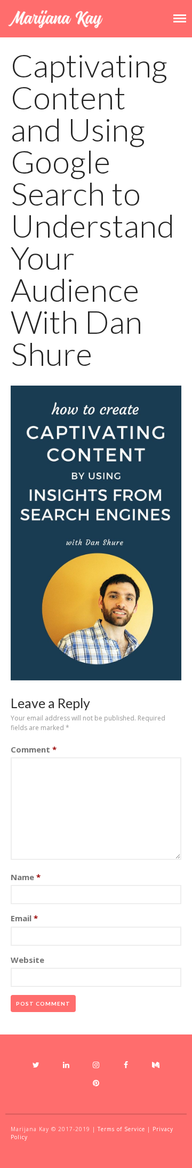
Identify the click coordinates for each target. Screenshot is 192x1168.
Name (26, 877)
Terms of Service (121, 1129)
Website (27, 959)
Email (24, 918)
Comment (34, 749)
